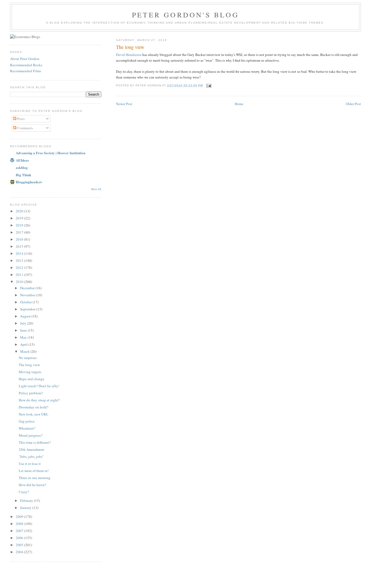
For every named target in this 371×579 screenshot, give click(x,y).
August (26, 316)
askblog (22, 167)
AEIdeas (22, 160)
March (25, 351)
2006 (20, 537)
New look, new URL (33, 414)
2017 (20, 232)
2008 (20, 523)
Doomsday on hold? (33, 407)
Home (239, 103)
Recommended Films (25, 70)
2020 (20, 211)
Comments (24, 127)
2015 (20, 246)
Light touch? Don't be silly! (39, 385)
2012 (20, 267)
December (28, 287)
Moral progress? (30, 435)
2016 (20, 239)
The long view (130, 47)
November (28, 294)
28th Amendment (31, 449)
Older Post (353, 103)
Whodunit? (27, 428)
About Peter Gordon (24, 58)
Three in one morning (35, 477)
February (27, 500)
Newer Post (124, 103)
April (24, 344)
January (26, 507)
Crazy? (24, 491)
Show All (96, 189)
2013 (20, 260)
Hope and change (31, 378)
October (26, 302)
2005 (20, 544)
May (24, 337)
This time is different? (35, 442)
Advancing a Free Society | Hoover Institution (50, 152)
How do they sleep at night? (39, 400)
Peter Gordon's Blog (185, 14)
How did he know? (32, 484)
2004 (20, 551)
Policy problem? (31, 393)
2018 (20, 225)
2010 (20, 281)
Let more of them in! (34, 470)
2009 (20, 516)
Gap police (27, 421)
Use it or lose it (30, 463)
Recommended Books (26, 64)
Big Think (23, 174)
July (23, 323)
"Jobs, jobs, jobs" (31, 456)
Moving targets (30, 371)
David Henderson (129, 54)
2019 (20, 218)
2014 (20, 253)
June (24, 330)
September (28, 309)
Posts (20, 118)
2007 (20, 530)
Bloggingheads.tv (29, 181)
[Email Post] (208, 85)
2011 (20, 274)
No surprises (28, 357)
